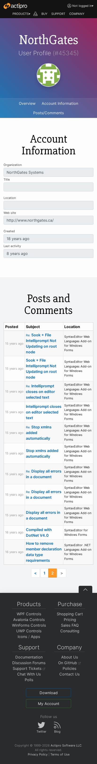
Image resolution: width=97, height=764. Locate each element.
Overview (27, 103)
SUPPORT (58, 14)
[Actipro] (15, 6)
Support (29, 647)
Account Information (60, 103)
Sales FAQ (70, 625)
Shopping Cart (70, 614)
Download (49, 692)
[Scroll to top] (85, 589)
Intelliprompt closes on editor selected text (40, 392)
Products (29, 604)
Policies (69, 668)
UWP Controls (28, 631)
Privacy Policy (38, 754)
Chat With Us (29, 674)
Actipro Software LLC (66, 745)
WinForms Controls (29, 625)
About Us (69, 657)
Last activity (12, 246)
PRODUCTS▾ (21, 14)
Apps (35, 636)
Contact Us (69, 674)
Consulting (69, 631)
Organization (13, 165)
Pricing (70, 619)
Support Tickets (28, 668)
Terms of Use (59, 754)
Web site (10, 213)
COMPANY (77, 14)
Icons (22, 636)
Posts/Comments (48, 112)
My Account (48, 703)
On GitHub (68, 662)
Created (9, 231)
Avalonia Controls (29, 619)
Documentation (29, 657)
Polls (29, 679)
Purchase (70, 604)
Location (10, 198)
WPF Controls (29, 614)
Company (69, 647)
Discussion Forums (28, 662)
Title (7, 179)
